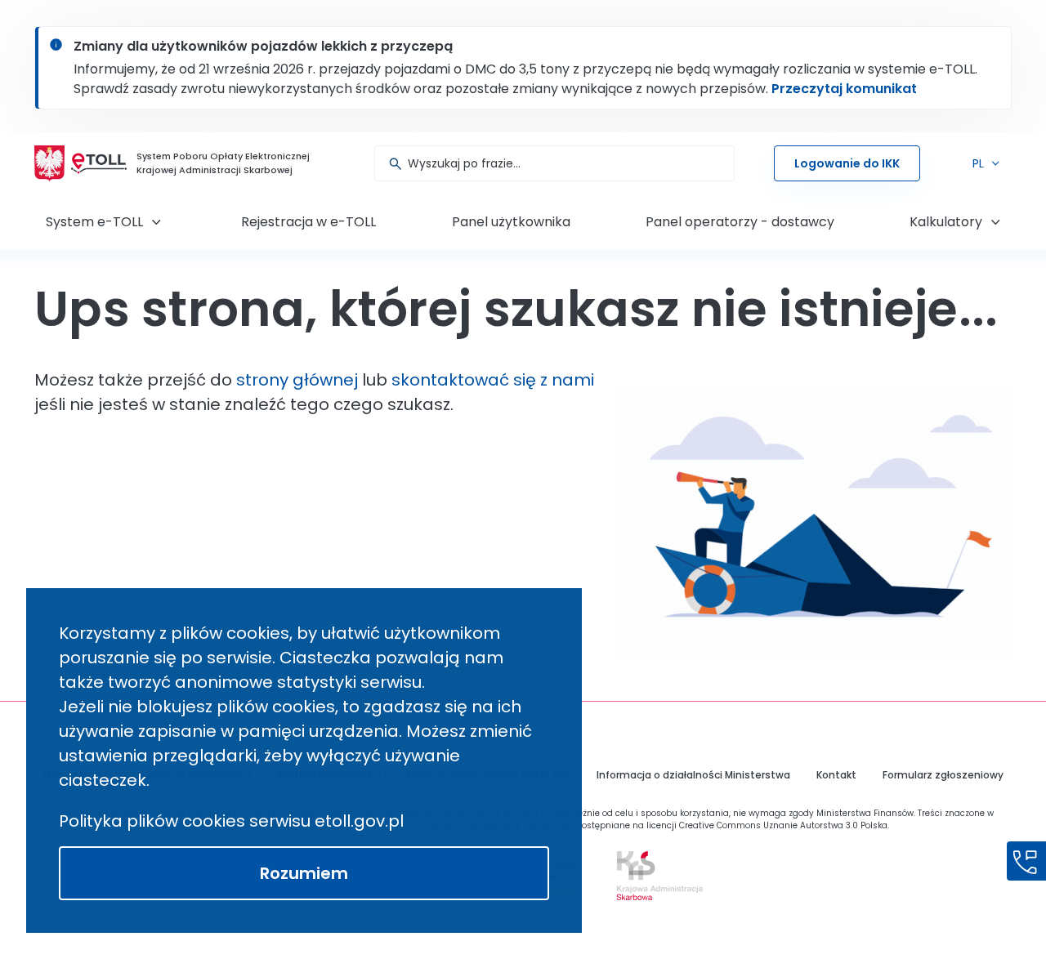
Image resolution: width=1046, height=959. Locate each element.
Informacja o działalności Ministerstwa (693, 775)
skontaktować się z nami (492, 379)
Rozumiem (304, 873)
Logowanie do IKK (847, 163)
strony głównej (297, 379)
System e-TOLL (94, 221)
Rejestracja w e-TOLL (308, 221)
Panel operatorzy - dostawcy (740, 221)
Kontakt (836, 775)
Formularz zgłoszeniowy (943, 775)
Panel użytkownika (511, 221)
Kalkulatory (946, 221)
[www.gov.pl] (656, 875)
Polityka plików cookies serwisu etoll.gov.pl (231, 821)
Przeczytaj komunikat (844, 88)
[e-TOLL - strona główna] (99, 163)
